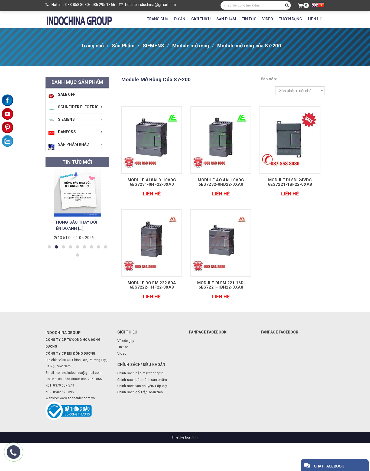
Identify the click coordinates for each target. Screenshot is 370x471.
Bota (194, 437)
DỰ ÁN (180, 19)
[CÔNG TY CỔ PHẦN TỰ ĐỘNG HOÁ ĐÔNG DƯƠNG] (79, 20)
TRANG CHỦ (157, 19)
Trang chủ (92, 45)
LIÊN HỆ (315, 19)
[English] (314, 6)
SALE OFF (66, 94)
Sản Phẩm (123, 45)
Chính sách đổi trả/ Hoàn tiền (140, 392)
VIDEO (267, 19)
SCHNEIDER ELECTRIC (78, 107)
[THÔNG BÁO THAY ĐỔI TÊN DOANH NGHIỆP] (77, 192)
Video (122, 353)
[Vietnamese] (321, 6)
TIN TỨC (249, 19)
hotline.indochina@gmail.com (150, 4)
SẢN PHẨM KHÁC (73, 144)
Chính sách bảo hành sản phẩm (142, 380)
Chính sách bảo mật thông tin (140, 373)
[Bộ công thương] (69, 410)
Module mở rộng (190, 45)
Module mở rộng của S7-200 (249, 45)
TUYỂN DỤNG (290, 19)
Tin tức (122, 347)
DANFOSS (67, 132)
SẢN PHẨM (226, 19)
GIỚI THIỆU (200, 19)
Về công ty (125, 341)
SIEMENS (153, 45)
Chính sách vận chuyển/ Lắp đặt (142, 386)
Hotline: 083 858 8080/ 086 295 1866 (83, 4)
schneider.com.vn (81, 398)
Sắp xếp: (269, 79)
